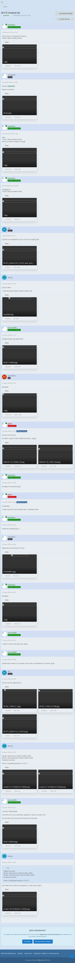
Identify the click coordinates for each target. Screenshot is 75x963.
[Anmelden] (68, 2)
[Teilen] (72, 19)
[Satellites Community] (4, 2)
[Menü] (72, 2)
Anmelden (27, 941)
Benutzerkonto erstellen (43, 941)
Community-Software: (37, 960)
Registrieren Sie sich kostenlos (50, 934)
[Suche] (63, 2)
